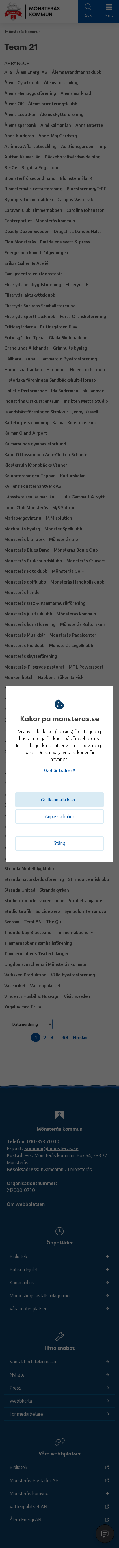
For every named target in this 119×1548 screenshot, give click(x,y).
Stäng (59, 843)
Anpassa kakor (59, 816)
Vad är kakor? (59, 771)
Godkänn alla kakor (59, 800)
